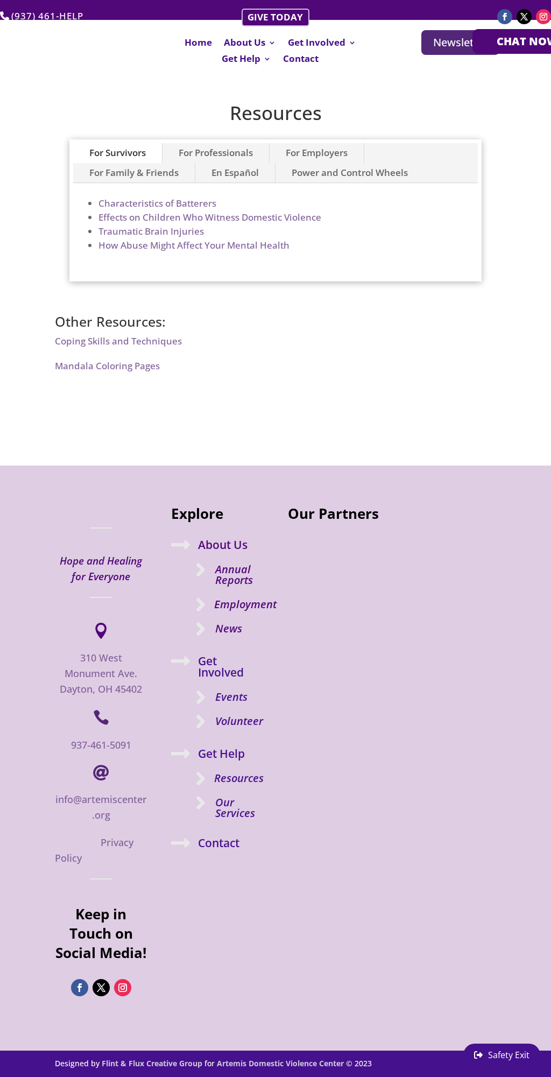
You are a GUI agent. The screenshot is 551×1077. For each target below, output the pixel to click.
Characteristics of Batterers (157, 203)
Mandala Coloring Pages (107, 366)
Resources (239, 778)
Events (231, 696)
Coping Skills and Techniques (118, 341)
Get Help (241, 60)
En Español (235, 172)
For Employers (317, 152)
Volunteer (239, 721)
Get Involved (316, 43)
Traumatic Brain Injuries (151, 231)
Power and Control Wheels (350, 172)
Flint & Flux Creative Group (152, 1063)
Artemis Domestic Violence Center (280, 1063)
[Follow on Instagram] (543, 16)
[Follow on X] (524, 16)
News (228, 628)
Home (198, 43)
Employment (245, 604)
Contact (301, 60)
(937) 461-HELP (47, 16)
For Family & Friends (134, 172)
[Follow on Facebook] (504, 16)
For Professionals (216, 152)
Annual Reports (234, 574)
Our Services (235, 807)
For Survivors (117, 152)
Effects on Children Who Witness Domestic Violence (209, 217)
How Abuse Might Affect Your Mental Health (193, 245)
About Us (244, 43)
